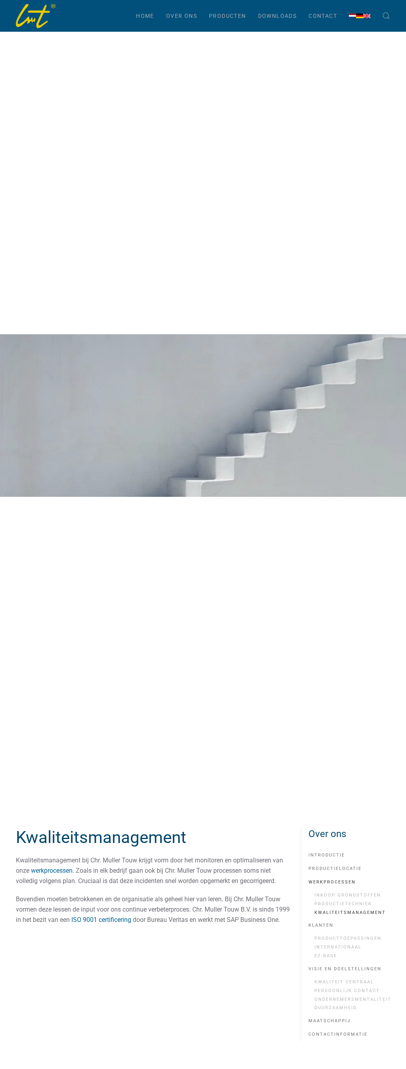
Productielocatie (335, 868)
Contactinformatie (338, 1034)
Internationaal (338, 947)
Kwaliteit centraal (344, 982)
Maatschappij (329, 1020)
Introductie (326, 855)
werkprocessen (52, 870)
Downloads (277, 16)
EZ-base (325, 955)
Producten (227, 16)
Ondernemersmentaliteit (352, 999)
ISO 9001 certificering (101, 919)
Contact (322, 16)
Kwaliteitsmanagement (350, 912)
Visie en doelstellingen (344, 968)
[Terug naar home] (36, 16)
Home (145, 16)
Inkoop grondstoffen (347, 895)
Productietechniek (343, 903)
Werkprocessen (332, 882)
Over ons (181, 16)
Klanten (320, 925)
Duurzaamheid (335, 1007)
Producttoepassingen (347, 938)
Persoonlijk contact (347, 990)
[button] (386, 16)
